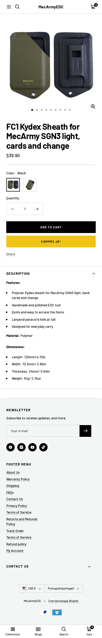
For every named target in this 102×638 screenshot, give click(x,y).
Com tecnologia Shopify (63, 601)
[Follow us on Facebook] (10, 447)
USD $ (32, 588)
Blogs (38, 634)
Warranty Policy (18, 479)
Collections (12, 634)
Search (63, 634)
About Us (13, 472)
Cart (89, 634)
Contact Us (14, 499)
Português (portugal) (61, 588)
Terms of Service (18, 512)
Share (10, 254)
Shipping (12, 486)
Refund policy (16, 544)
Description (18, 273)
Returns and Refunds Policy (21, 521)
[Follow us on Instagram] (21, 447)
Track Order (15, 531)
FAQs (10, 492)
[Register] (85, 431)
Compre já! (51, 241)
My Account (15, 550)
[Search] (17, 6)
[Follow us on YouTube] (32, 447)
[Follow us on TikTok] (43, 447)
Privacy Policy (16, 506)
